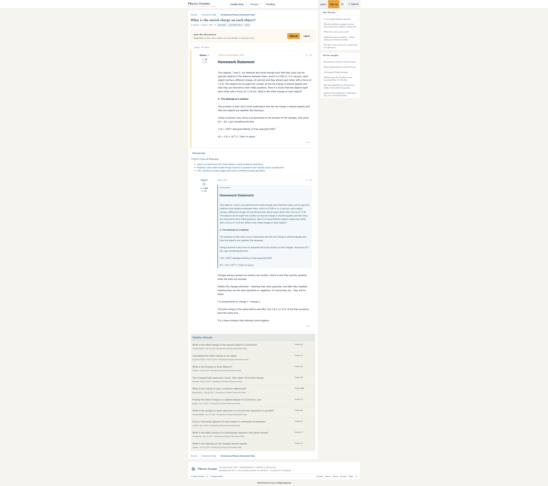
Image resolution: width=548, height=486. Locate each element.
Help (351, 476)
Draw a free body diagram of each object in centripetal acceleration (229, 421)
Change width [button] (216, 476)
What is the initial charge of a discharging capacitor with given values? (230, 432)
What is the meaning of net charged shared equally (219, 443)
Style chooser (198, 476)
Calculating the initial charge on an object (214, 355)
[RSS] (356, 476)
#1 (311, 55)
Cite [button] (307, 142)
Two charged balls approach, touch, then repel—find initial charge (228, 377)
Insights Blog (236, 4)
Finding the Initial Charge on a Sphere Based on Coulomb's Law (226, 399)
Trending (270, 4)
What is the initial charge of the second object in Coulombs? (224, 344)
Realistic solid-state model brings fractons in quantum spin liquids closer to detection (240, 167)
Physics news (198, 159)
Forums (254, 4)
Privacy (343, 476)
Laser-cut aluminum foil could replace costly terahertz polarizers (230, 164)
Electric (222, 25)
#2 (311, 180)
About (328, 476)
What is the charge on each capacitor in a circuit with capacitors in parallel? (233, 410)
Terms (335, 476)
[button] (246, 4)
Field (247, 25)
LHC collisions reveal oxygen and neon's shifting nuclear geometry (231, 170)
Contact (319, 476)
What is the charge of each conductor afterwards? (219, 388)
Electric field (235, 25)
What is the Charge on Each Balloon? (212, 366)
